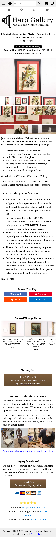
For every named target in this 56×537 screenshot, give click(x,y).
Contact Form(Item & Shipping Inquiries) (28, 484)
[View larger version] (28, 76)
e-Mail (41, 299)
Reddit (16, 299)
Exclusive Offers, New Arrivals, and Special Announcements (28, 380)
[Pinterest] (21, 9)
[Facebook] (8, 9)
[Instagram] (34, 9)
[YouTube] (47, 9)
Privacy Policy (37, 534)
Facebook (16, 294)
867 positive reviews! (33, 507)
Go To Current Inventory (29, 46)
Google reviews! (38, 519)
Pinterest (41, 294)
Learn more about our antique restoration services (28, 451)
